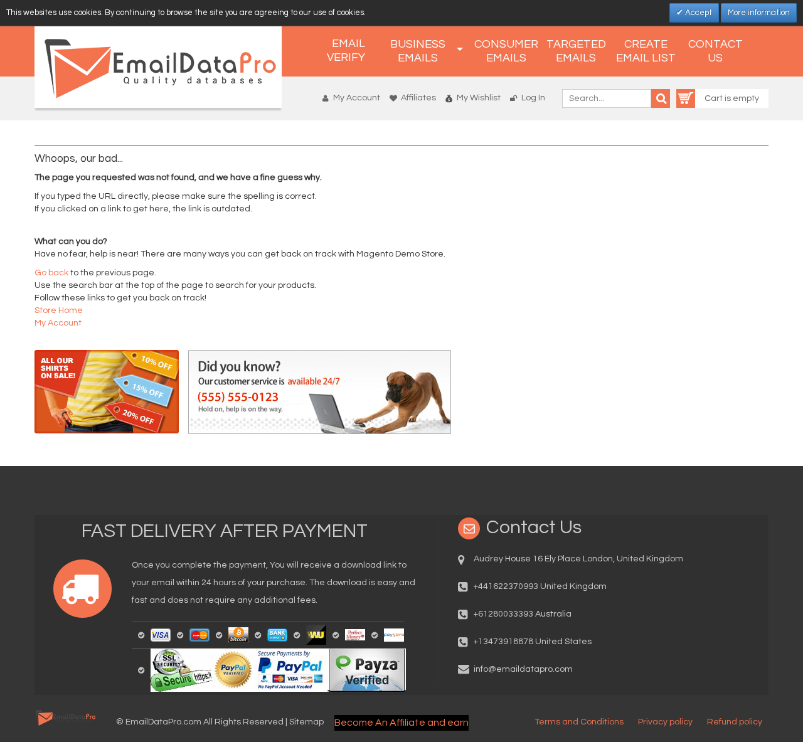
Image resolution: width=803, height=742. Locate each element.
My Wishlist (479, 97)
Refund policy (734, 722)
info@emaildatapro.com (523, 669)
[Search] (660, 98)
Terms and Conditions (579, 722)
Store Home (59, 310)
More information (759, 12)
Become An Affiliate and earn (401, 723)
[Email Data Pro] (158, 67)
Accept (697, 12)
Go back (51, 272)
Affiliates (418, 97)
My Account (356, 97)
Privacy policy (665, 722)
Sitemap (306, 722)
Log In (533, 97)
